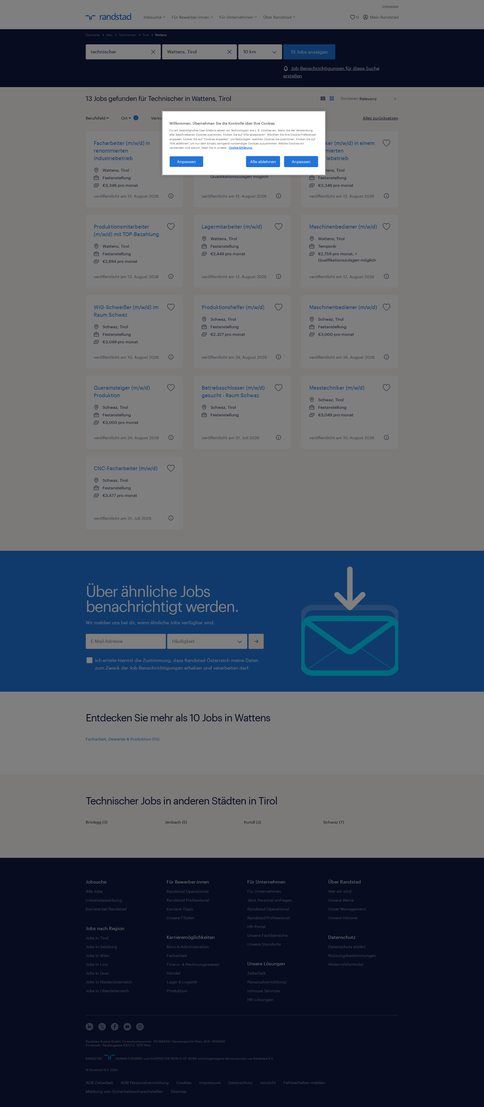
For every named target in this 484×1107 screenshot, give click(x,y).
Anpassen (186, 161)
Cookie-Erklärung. (241, 147)
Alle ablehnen (263, 161)
